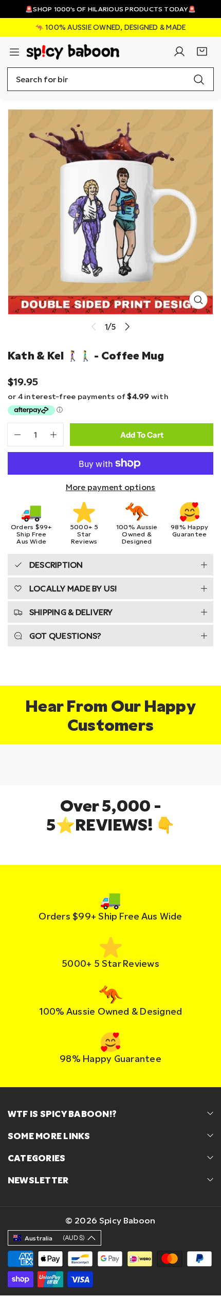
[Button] (127, 326)
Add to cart (141, 435)
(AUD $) (55, 1237)
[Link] (73, 51)
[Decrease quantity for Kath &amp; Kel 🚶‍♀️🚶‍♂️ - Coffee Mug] (14, 434)
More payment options (111, 487)
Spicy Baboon (127, 1220)
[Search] (199, 79)
